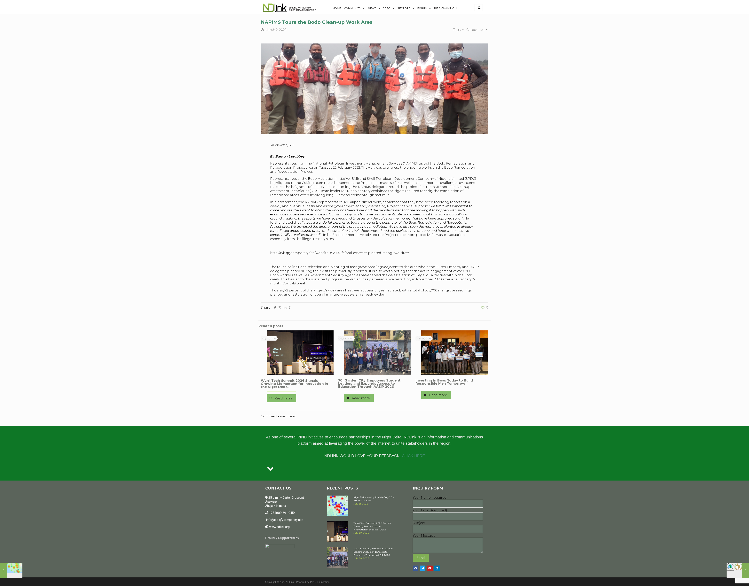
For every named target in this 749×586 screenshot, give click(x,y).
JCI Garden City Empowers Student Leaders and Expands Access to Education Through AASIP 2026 (369, 383)
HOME (337, 8)
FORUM (422, 8)
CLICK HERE (413, 456)
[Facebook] (415, 568)
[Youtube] (430, 568)
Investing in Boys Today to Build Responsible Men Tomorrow (444, 381)
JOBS (386, 8)
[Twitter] (423, 568)
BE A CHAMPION (445, 8)
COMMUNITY (352, 8)
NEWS (372, 8)
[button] (354, 8)
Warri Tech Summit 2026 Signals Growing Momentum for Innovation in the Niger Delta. (294, 384)
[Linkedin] (437, 568)
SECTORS (403, 8)
